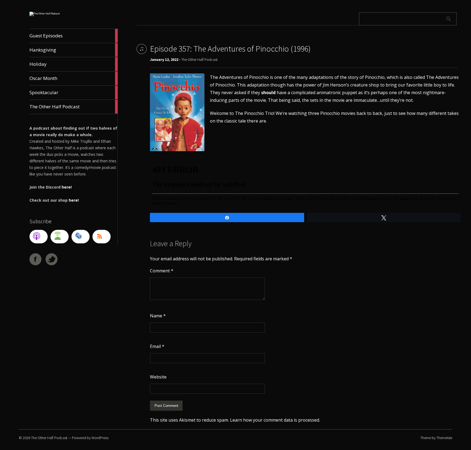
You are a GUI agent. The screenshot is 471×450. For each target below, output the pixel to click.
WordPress (100, 437)
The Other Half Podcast (199, 59)
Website (158, 377)
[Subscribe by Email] (80, 236)
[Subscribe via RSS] (101, 236)
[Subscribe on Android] (59, 236)
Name (158, 316)
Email (157, 346)
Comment (161, 271)
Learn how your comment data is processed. (275, 420)
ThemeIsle (444, 437)
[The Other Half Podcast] (44, 13)
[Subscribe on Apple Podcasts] (38, 236)
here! (67, 187)
